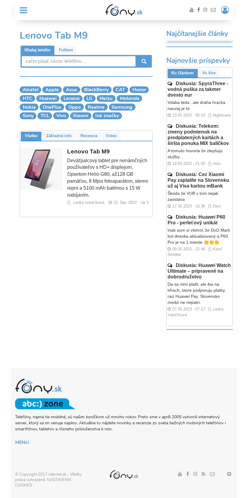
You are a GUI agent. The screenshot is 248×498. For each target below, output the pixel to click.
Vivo (61, 115)
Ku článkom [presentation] (182, 73)
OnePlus (52, 107)
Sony (28, 115)
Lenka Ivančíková (88, 202)
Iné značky (107, 115)
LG (89, 98)
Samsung (122, 107)
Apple (52, 89)
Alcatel (30, 89)
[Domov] (124, 10)
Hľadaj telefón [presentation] (37, 50)
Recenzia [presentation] (88, 135)
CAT (120, 89)
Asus (71, 89)
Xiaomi (80, 115)
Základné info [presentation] (59, 135)
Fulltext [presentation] (66, 50)
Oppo (74, 107)
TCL (45, 115)
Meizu (106, 98)
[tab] (37, 50)
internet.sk (57, 474)
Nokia (29, 107)
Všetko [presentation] (31, 135)
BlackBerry (96, 89)
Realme (96, 107)
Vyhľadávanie (143, 61)
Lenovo (72, 98)
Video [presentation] (111, 135)
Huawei (48, 98)
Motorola (129, 98)
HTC (27, 98)
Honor (139, 89)
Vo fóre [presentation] (209, 73)
